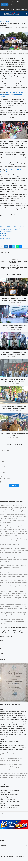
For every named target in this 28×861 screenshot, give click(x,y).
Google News (7, 219)
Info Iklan (18, 9)
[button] (9, 4)
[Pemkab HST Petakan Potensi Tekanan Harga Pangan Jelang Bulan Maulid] (14, 314)
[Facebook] (11, 7)
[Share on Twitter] (13, 246)
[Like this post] (6, 246)
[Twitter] (13, 7)
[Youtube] (16, 7)
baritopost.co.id (9, 27)
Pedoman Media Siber (10, 9)
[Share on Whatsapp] (17, 246)
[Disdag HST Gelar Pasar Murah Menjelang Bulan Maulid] (14, 422)
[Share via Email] (20, 246)
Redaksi (2, 9)
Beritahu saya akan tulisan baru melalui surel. (11, 482)
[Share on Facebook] (10, 246)
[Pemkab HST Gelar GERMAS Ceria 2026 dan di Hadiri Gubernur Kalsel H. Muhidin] (14, 368)
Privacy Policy (24, 9)
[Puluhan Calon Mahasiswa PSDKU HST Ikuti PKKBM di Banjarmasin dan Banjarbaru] (14, 395)
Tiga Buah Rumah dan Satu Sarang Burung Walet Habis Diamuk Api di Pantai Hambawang (12, 94)
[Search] (23, 13)
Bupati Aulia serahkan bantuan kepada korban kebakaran (20, 228)
